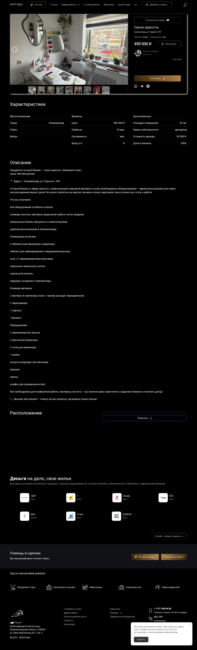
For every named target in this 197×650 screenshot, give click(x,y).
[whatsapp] (135, 86)
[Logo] (17, 5)
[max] (148, 86)
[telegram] (141, 86)
